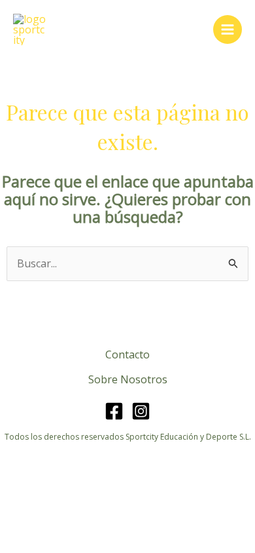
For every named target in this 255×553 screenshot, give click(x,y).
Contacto (127, 354)
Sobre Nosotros (127, 379)
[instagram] (140, 411)
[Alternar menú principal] (227, 29)
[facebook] (114, 411)
